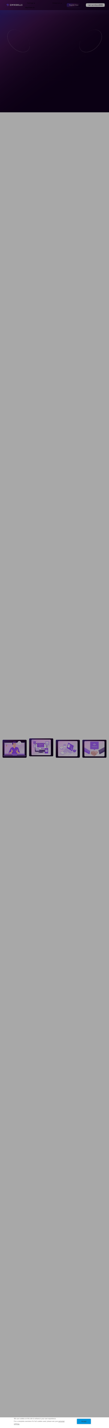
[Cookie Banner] (54, 1422)
